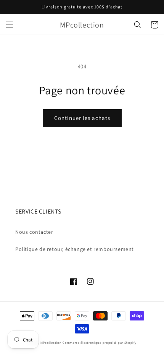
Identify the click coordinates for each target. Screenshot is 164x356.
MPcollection (50, 342)
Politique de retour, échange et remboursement (74, 249)
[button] (9, 24)
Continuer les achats (82, 117)
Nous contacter (34, 231)
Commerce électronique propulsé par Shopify (99, 342)
